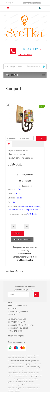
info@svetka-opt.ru (25, 260)
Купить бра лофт (17, 271)
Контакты (11, 314)
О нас (10, 302)
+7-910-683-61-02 (28, 49)
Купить (17, 233)
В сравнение (26, 186)
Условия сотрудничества (18, 311)
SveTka (25, 150)
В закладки (26, 181)
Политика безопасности (17, 305)
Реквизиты (12, 308)
